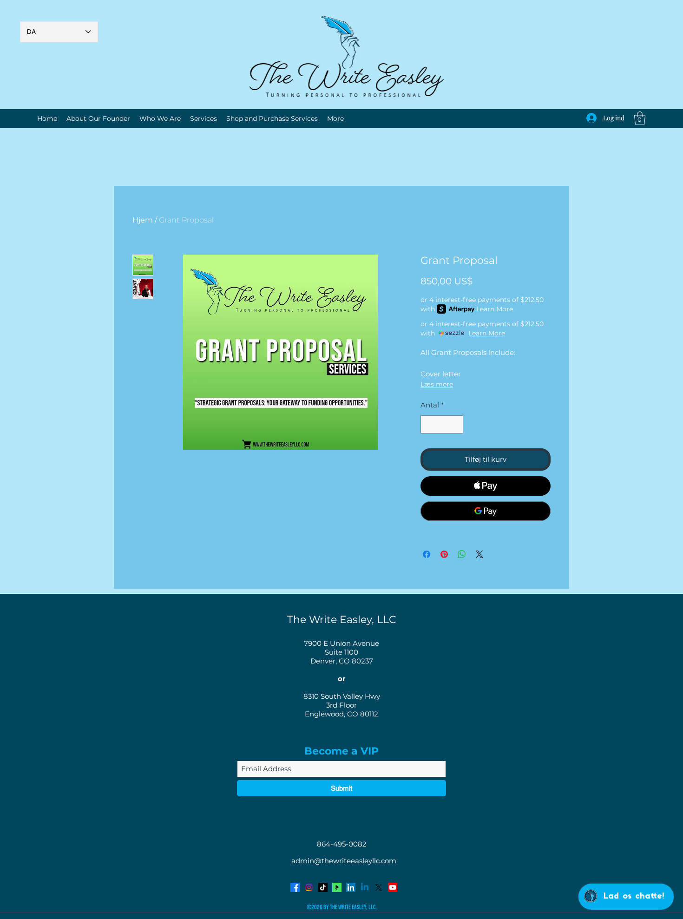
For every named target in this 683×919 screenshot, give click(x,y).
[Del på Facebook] (426, 554)
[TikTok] (323, 887)
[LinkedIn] (350, 887)
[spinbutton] (442, 424)
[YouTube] (392, 887)
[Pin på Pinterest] (444, 554)
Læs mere (436, 384)
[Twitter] (378, 887)
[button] (639, 118)
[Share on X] (479, 554)
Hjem (142, 220)
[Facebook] (295, 887)
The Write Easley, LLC (341, 619)
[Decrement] (428, 424)
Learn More (494, 309)
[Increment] (456, 424)
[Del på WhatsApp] (461, 554)
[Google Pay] (485, 511)
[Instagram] (309, 887)
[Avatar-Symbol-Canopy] (337, 887)
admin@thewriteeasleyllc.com (343, 860)
